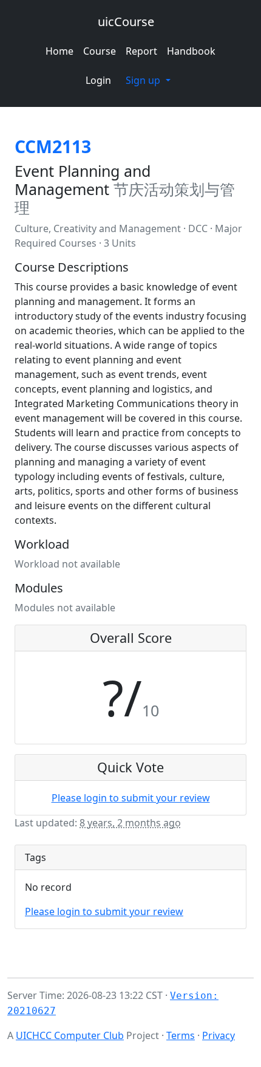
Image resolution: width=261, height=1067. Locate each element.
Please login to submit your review (131, 798)
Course (99, 51)
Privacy (218, 1035)
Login (98, 80)
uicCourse (126, 21)
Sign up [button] (144, 80)
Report (141, 51)
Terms (180, 1035)
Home (59, 51)
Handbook (191, 51)
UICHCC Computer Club (70, 1035)
